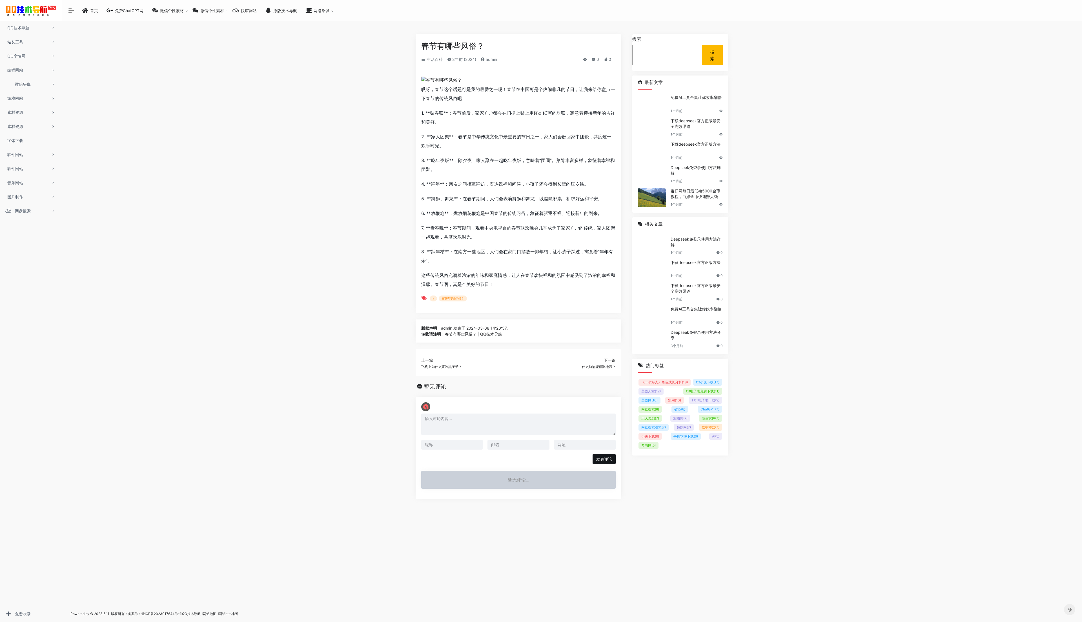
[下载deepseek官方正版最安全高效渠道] (652, 127)
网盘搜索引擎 (653, 427)
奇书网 (648, 445)
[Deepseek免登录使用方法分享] (652, 339)
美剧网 (649, 400)
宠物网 (680, 418)
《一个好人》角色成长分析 (664, 382)
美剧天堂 (651, 391)
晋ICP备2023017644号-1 (161, 614)
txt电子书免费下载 (702, 391)
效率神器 (710, 427)
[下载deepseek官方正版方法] (652, 150)
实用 (674, 400)
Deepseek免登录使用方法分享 (696, 335)
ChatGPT (709, 409)
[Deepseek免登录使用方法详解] (652, 174)
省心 (679, 409)
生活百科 (434, 59)
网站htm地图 (228, 614)
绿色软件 (710, 418)
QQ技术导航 (191, 614)
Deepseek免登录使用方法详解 (696, 170)
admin (491, 59)
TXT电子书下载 (705, 400)
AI (715, 436)
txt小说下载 (707, 382)
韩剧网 (684, 427)
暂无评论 (435, 386)
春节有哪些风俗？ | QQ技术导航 (473, 334)
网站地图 (210, 614)
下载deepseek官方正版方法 (695, 144)
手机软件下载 (685, 436)
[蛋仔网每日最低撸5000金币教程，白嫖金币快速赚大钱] (652, 197)
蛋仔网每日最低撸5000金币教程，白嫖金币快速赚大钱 (695, 193)
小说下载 (650, 436)
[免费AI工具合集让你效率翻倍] (652, 104)
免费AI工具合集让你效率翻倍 (696, 97)
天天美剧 (650, 418)
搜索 (636, 39)
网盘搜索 (650, 409)
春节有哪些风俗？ (453, 298)
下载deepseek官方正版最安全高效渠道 (695, 123)
